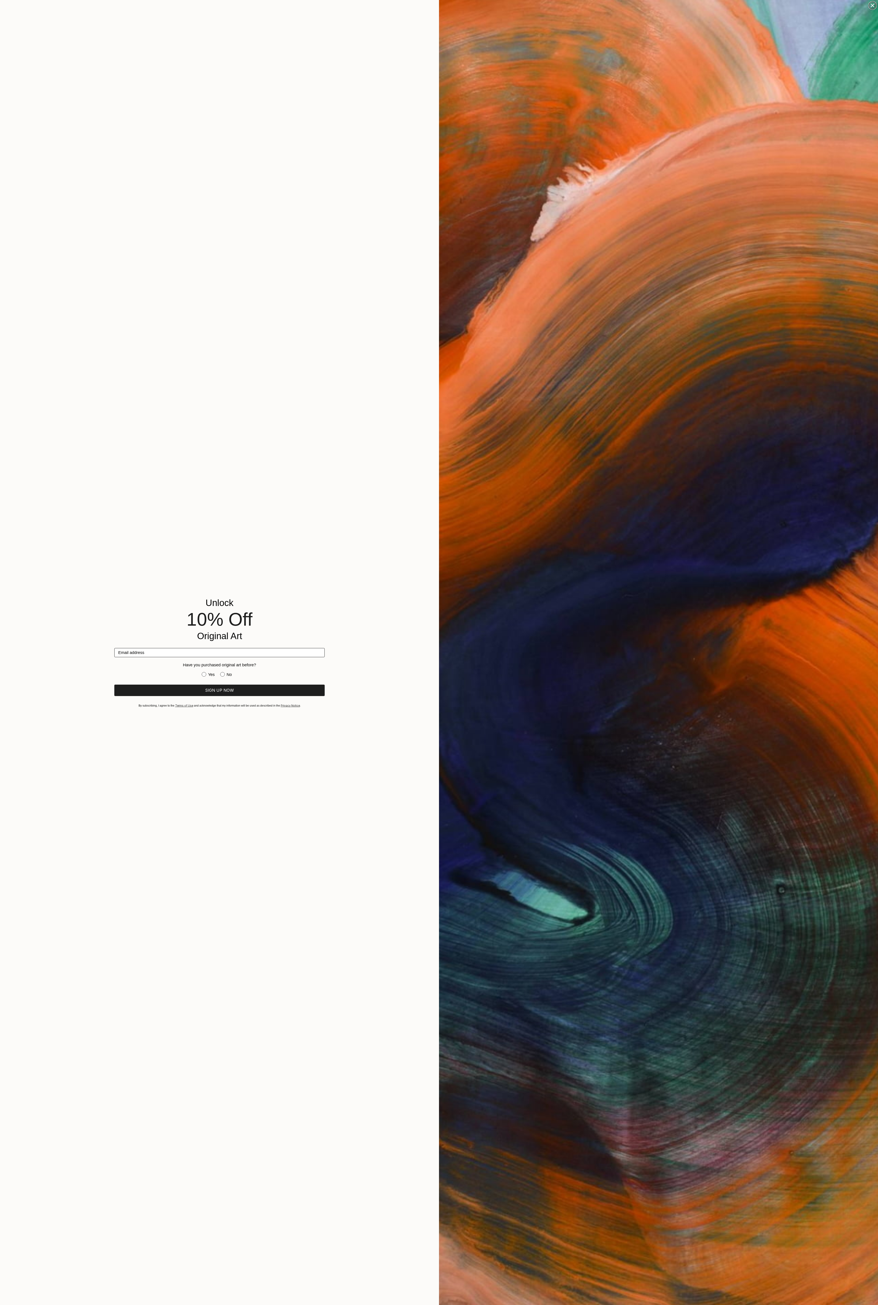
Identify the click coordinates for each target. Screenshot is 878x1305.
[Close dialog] (872, 5)
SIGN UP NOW (219, 690)
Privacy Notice (290, 705)
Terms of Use (184, 705)
